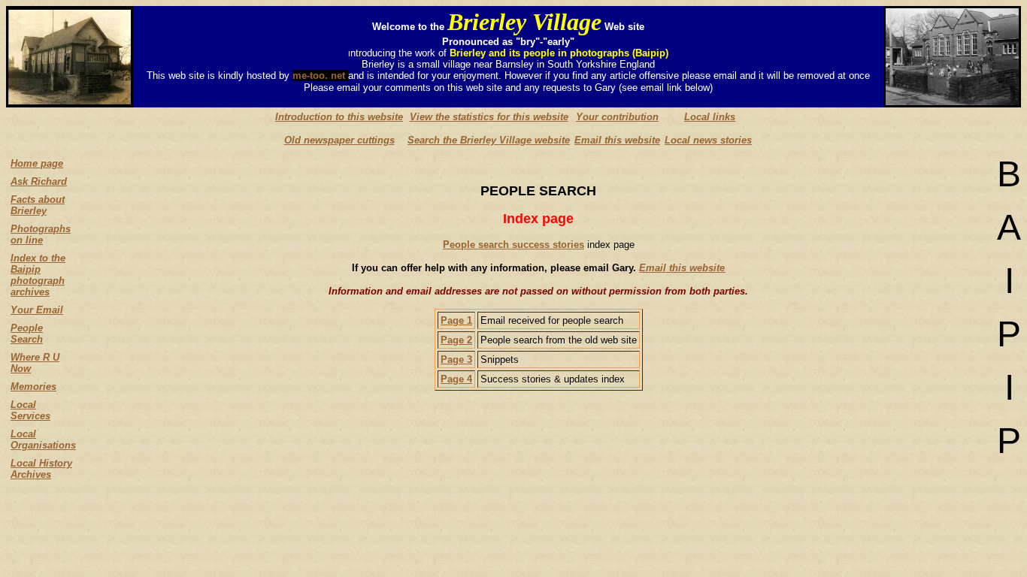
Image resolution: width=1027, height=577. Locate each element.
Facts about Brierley (38, 205)
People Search (27, 333)
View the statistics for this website (489, 116)
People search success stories (513, 244)
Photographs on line (41, 234)
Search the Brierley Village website (488, 140)
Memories (33, 386)
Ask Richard (39, 181)
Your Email (37, 310)
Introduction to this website (339, 116)
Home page (37, 163)
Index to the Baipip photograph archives (38, 275)
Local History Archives (41, 469)
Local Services (30, 410)
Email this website (617, 140)
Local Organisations (43, 439)
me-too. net (320, 75)
